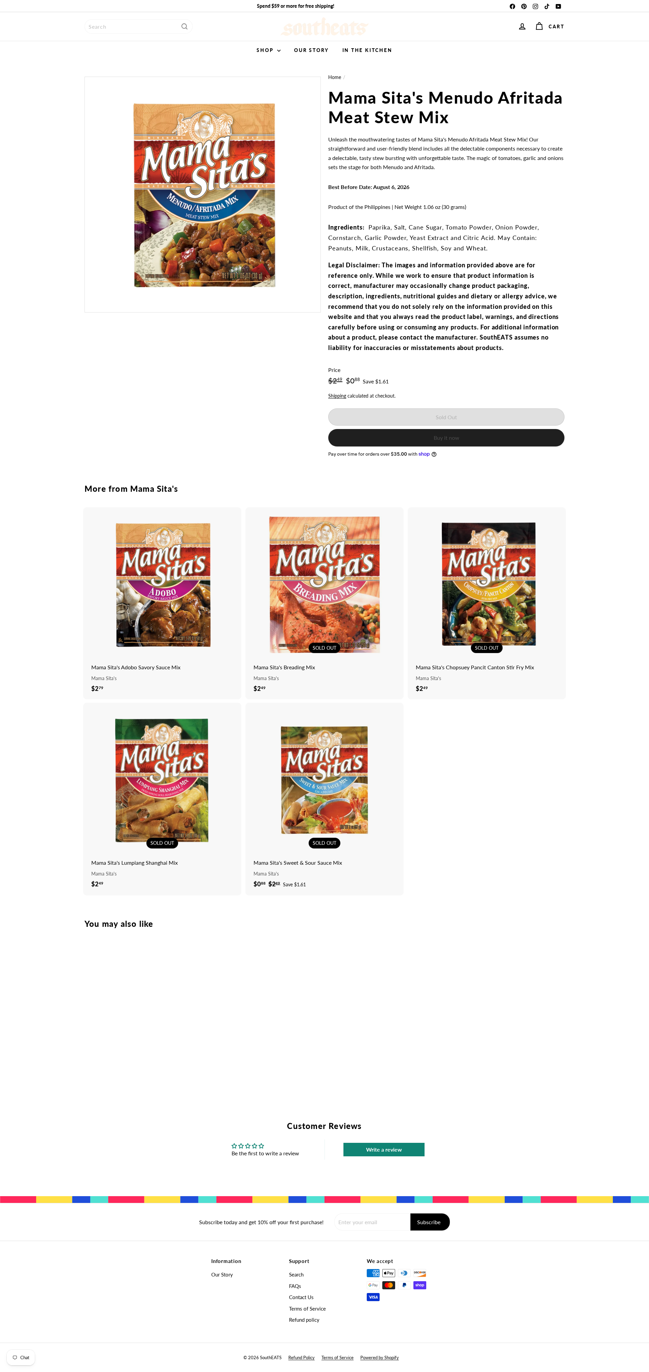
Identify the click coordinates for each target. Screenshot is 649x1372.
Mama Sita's (154, 488)
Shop (266, 50)
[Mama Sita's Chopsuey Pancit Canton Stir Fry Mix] (486, 603)
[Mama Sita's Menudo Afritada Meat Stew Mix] (122, 1005)
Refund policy (304, 1320)
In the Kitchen (367, 50)
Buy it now (446, 437)
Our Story (311, 50)
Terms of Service (307, 1309)
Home (334, 77)
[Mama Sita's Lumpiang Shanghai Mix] (162, 799)
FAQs (295, 1286)
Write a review (384, 1149)
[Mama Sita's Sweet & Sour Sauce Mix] (324, 799)
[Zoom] (202, 194)
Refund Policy (301, 1357)
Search (296, 1274)
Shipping (337, 396)
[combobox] (139, 26)
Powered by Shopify (379, 1357)
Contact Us (301, 1297)
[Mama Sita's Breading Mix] (324, 603)
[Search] (184, 26)
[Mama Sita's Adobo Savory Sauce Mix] (162, 603)
